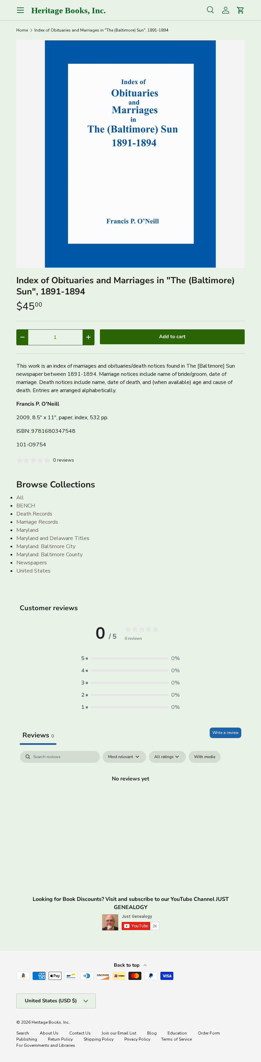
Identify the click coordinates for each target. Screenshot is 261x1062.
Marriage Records (37, 522)
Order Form (209, 1033)
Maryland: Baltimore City (45, 546)
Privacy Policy (137, 1039)
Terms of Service (176, 1039)
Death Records (34, 514)
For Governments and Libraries (45, 1045)
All (20, 497)
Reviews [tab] (38, 735)
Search (22, 1033)
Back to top (127, 965)
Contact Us (80, 1033)
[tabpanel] (130, 802)
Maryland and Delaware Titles (52, 538)
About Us (49, 1033)
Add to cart (172, 336)
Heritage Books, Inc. (51, 1022)
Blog (152, 1033)
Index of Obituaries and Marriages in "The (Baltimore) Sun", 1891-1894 (101, 30)
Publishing (26, 1039)
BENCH (25, 505)
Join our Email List (119, 1033)
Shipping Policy (99, 1039)
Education (177, 1033)
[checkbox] (205, 757)
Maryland (27, 530)
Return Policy (60, 1039)
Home (22, 30)
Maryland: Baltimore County (49, 554)
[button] (130, 658)
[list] (130, 154)
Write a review (225, 732)
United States (33, 571)
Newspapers (31, 562)
